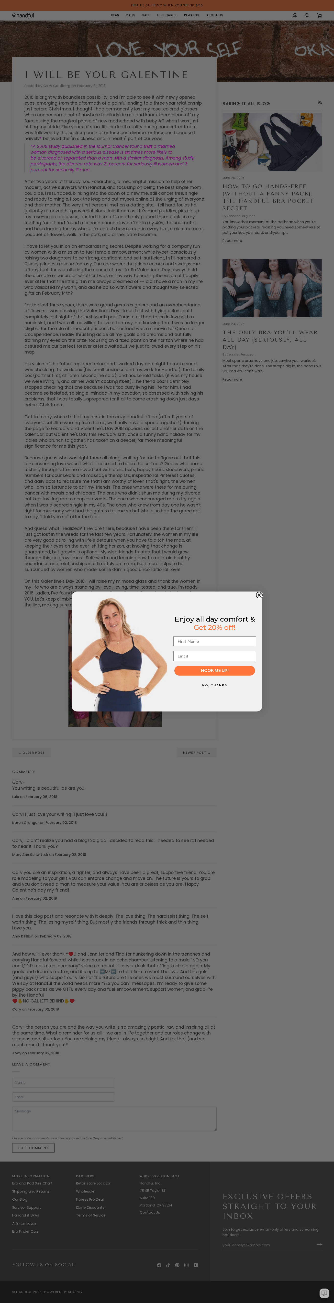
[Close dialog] (259, 595)
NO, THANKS (214, 685)
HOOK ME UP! (214, 670)
